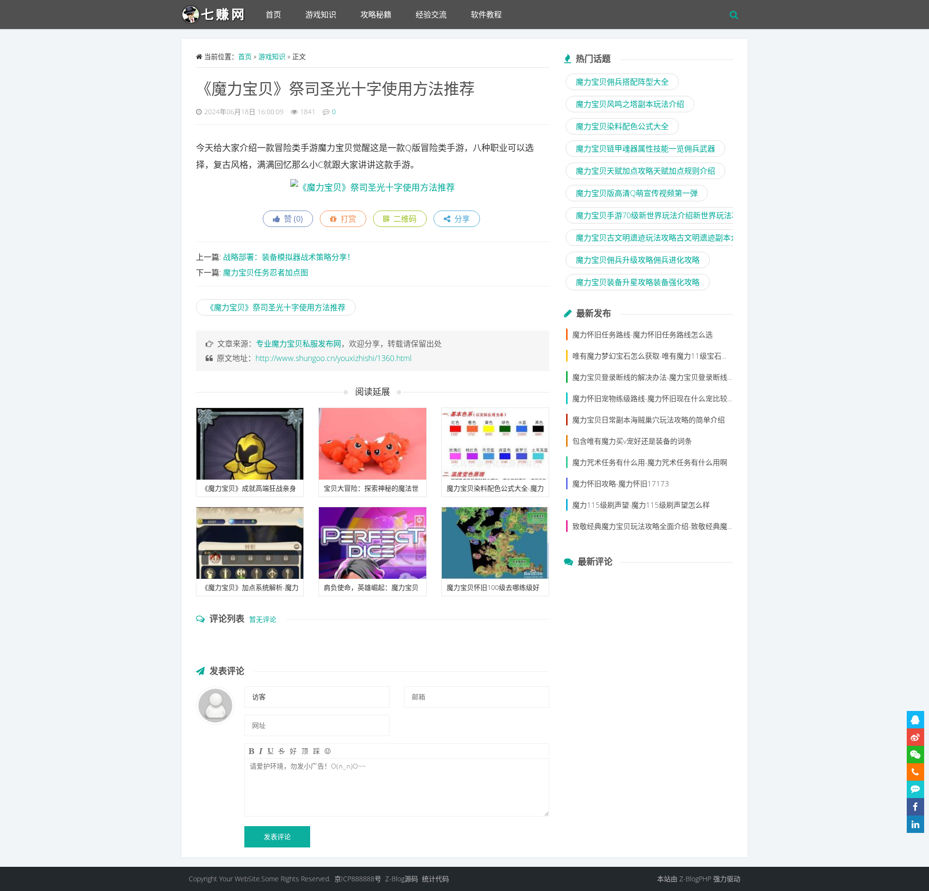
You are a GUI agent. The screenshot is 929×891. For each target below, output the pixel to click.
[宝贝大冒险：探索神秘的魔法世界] (372, 444)
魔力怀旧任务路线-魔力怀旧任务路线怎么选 (642, 334)
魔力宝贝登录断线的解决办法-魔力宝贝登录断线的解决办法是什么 (678, 377)
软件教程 (486, 14)
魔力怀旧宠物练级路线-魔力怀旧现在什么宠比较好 (653, 398)
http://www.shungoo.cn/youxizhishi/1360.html (333, 358)
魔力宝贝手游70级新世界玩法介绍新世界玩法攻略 (661, 215)
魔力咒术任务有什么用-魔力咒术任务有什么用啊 (649, 462)
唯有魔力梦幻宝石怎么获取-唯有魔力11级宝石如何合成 (661, 356)
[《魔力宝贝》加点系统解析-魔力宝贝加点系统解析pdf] (249, 543)
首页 (273, 14)
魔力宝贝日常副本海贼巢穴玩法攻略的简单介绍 (648, 419)
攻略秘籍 (375, 14)
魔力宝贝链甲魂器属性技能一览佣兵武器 (645, 148)
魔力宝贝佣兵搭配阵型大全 (622, 81)
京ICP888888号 (357, 878)
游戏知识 (320, 14)
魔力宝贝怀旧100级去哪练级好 (493, 587)
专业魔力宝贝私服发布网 (298, 343)
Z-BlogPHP (695, 878)
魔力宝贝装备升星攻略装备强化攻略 (638, 282)
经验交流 (431, 14)
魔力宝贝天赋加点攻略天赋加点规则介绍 (645, 171)
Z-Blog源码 (401, 878)
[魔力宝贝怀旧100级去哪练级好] (495, 543)
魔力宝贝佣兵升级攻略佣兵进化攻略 (638, 260)
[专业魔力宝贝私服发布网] (217, 12)
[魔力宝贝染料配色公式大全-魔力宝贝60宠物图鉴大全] (495, 444)
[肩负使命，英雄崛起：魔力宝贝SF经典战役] (372, 543)
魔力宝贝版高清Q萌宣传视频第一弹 (637, 193)
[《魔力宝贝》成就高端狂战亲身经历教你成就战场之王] (249, 444)
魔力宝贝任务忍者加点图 (265, 272)
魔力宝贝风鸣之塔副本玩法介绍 (630, 104)
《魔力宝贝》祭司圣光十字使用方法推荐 (335, 88)
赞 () (291, 218)
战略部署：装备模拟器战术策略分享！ (289, 257)
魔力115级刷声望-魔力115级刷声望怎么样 (641, 505)
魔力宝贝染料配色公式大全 (622, 126)
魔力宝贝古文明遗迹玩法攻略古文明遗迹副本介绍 (661, 237)
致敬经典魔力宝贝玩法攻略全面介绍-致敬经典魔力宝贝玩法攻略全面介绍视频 (697, 526)
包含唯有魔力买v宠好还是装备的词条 (632, 441)
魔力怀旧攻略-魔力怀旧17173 (620, 483)
